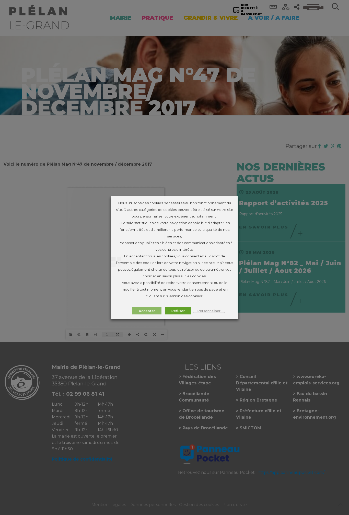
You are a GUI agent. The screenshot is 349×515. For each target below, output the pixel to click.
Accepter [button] (147, 310)
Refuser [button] (178, 310)
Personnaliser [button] (208, 310)
